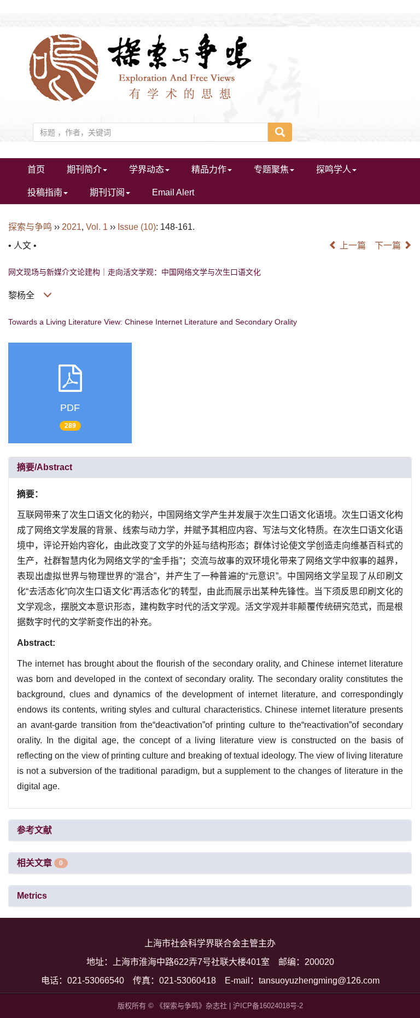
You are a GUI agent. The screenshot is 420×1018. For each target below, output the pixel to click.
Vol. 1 (97, 227)
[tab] (210, 467)
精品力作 (208, 169)
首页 (36, 169)
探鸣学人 (333, 169)
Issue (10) (137, 227)
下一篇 (389, 245)
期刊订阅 (107, 192)
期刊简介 (84, 169)
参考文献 (34, 830)
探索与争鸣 (30, 227)
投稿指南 (44, 192)
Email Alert (173, 192)
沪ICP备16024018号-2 (268, 1006)
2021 (71, 227)
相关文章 (40, 862)
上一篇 (351, 245)
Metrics (32, 895)
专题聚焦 (271, 169)
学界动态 (146, 169)
